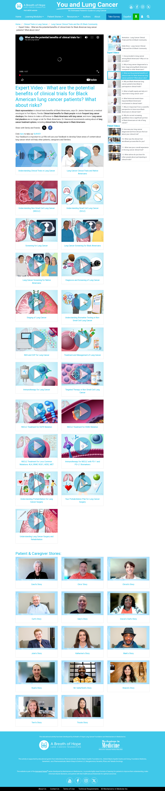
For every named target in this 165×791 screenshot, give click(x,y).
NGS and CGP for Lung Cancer (36, 355)
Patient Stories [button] (54, 16)
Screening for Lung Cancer (36, 246)
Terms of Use (69, 789)
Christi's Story (128, 584)
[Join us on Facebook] (137, 7)
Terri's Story (37, 722)
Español (127, 16)
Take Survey (114, 16)
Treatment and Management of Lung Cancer (82, 355)
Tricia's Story (82, 722)
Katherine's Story (82, 653)
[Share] (50, 128)
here (22, 134)
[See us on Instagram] (143, 7)
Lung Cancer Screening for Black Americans (82, 246)
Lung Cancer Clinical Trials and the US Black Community (74, 24)
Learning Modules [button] (33, 16)
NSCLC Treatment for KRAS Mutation (82, 427)
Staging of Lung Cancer (36, 317)
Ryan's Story (37, 688)
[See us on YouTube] (131, 7)
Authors (87, 16)
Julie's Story (36, 653)
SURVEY (37, 134)
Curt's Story (36, 619)
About (97, 16)
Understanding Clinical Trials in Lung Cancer (36, 171)
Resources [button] (72, 16)
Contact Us (54, 789)
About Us (42, 789)
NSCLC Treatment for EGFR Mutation (36, 427)
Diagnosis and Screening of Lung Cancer (82, 280)
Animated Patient (41, 771)
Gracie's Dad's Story (128, 619)
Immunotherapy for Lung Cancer (36, 389)
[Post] (44, 128)
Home (18, 16)
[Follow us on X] (148, 7)
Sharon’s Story (128, 688)
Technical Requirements (89, 789)
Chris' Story (82, 584)
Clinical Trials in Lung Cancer (36, 24)
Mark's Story (128, 653)
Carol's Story (36, 584)
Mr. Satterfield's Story (82, 688)
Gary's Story (83, 619)
